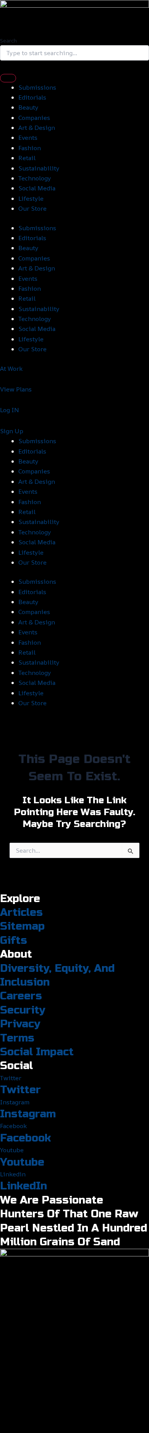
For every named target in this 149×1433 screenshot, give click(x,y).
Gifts (13, 940)
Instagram (28, 1113)
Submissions (37, 87)
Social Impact (37, 1051)
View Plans (16, 389)
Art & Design (36, 127)
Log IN (9, 410)
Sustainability (39, 168)
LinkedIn (23, 1185)
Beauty (28, 107)
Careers (21, 995)
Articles (21, 912)
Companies (34, 117)
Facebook (25, 1138)
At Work (11, 368)
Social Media (36, 188)
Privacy (20, 1023)
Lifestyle (31, 198)
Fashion (29, 148)
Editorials (32, 97)
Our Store (32, 208)
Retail (27, 158)
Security (22, 1010)
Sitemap (22, 926)
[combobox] (74, 53)
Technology (34, 178)
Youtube (22, 1162)
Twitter (20, 1089)
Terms (17, 1038)
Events (27, 137)
